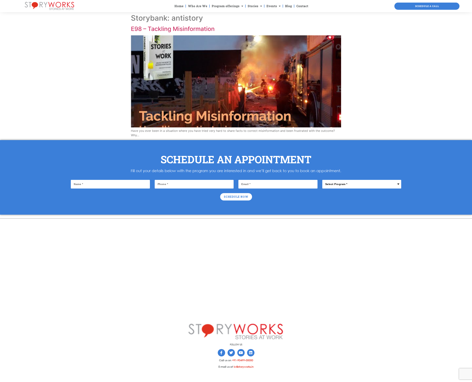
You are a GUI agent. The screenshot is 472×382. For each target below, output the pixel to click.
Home (178, 6)
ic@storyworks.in (244, 366)
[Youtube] (241, 352)
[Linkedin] (250, 352)
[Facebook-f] (221, 352)
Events (271, 6)
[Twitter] (231, 352)
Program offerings (226, 6)
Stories (253, 6)
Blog (288, 6)
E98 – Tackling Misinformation (173, 28)
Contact (302, 6)
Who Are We (197, 6)
